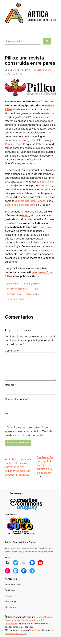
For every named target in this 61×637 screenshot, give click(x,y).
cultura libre (12, 283)
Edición (19, 74)
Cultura (11, 74)
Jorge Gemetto (44, 70)
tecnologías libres (15, 299)
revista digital (32, 294)
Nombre (11, 384)
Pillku (25, 215)
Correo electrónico (17, 399)
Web (7, 413)
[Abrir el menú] (6, 33)
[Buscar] (47, 41)
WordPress (34, 630)
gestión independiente (18, 288)
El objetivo (44, 227)
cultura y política (32, 283)
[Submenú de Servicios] (15, 590)
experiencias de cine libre (20, 204)
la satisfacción (45, 181)
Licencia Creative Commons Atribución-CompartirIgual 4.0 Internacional (28, 620)
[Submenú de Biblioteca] (15, 607)
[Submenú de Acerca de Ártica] (22, 584)
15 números (12, 144)
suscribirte (21, 435)
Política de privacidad (15, 633)
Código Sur (29, 140)
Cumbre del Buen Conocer (30, 200)
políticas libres (14, 294)
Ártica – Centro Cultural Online (20, 542)
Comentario (13, 350)
